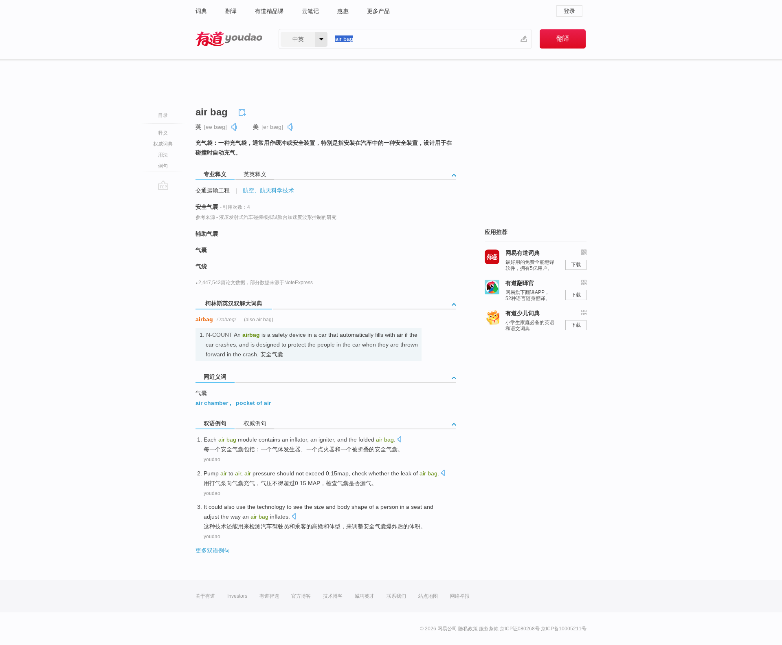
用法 (163, 155)
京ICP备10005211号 (563, 629)
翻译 (231, 11)
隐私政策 (468, 629)
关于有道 (205, 596)
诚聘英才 (364, 596)
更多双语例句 (213, 550)
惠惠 (343, 11)
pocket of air (253, 403)
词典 (201, 11)
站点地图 (428, 596)
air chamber (212, 403)
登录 (569, 11)
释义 (163, 133)
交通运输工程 (213, 190)
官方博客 (301, 596)
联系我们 (396, 596)
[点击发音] (399, 440)
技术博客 (333, 596)
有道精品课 (269, 11)
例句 (163, 166)
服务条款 (489, 629)
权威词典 (163, 144)
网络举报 (460, 596)
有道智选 (269, 596)
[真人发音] (234, 127)
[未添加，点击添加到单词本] (243, 111)
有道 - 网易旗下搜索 (229, 38)
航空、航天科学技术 (268, 190)
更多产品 (378, 11)
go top (163, 185)
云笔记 (310, 11)
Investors (237, 596)
